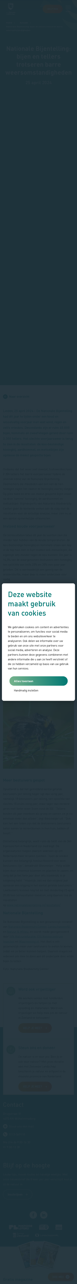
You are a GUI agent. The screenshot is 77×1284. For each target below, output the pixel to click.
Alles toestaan (23, 681)
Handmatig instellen (26, 690)
